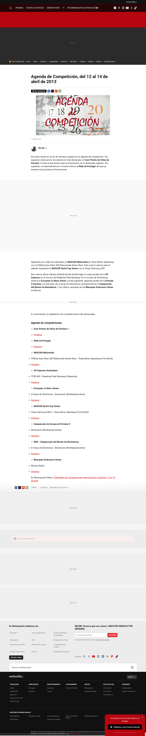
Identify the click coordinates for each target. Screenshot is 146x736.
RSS (107, 656)
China (35, 61)
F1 (64, 8)
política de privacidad (102, 640)
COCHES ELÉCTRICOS (35, 8)
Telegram (115, 8)
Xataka (12, 688)
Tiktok (135, 8)
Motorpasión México (91, 716)
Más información (75, 733)
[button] (43, 148)
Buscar (132, 667)
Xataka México (14, 716)
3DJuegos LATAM (34, 716)
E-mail (59, 91)
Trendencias (107, 688)
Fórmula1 (43, 487)
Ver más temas (16, 657)
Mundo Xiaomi (14, 701)
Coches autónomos (17, 652)
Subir (130, 677)
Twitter (131, 8)
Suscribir (112, 635)
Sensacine (50, 688)
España (90, 61)
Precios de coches (39, 645)
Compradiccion (108, 694)
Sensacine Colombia (53, 719)
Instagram (123, 8)
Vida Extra (32, 691)
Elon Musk (73, 61)
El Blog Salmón (127, 688)
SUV (33, 640)
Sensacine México (53, 716)
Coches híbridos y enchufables (60, 634)
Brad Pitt (64, 61)
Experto (98, 61)
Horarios (38, 334)
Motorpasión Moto (90, 691)
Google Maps (53, 61)
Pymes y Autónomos (128, 691)
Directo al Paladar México (71, 717)
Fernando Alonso (109, 61)
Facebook (119, 8)
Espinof (49, 691)
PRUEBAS (19, 8)
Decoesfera (107, 691)
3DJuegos (32, 688)
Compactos (14, 640)
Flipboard (56, 91)
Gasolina (43, 61)
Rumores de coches (17, 645)
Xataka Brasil (14, 719)
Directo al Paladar (71, 688)
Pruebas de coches (61, 640)
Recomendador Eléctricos (80, 8)
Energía (82, 61)
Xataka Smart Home (16, 698)
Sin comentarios (40, 91)
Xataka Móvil (14, 691)
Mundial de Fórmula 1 (60, 487)
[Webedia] (131, 1)
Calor (28, 61)
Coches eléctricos (39, 633)
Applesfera (13, 694)
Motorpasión (89, 688)
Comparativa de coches (60, 646)
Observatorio (53, 8)
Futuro (34, 652)
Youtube (127, 8)
